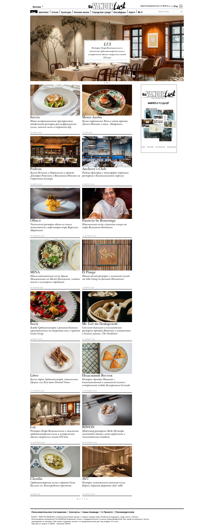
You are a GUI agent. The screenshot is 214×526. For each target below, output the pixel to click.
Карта (132, 12)
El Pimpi (88, 272)
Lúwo (34, 376)
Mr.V (140, 12)
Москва (37, 7)
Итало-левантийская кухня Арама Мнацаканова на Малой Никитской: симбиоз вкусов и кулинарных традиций (55, 279)
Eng (176, 6)
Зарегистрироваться (149, 6)
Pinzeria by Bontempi (98, 221)
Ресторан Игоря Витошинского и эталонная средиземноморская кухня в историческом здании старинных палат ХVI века (54, 434)
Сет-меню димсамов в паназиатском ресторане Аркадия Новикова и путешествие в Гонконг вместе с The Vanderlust (106, 330)
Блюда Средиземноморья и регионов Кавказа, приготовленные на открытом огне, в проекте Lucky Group (55, 330)
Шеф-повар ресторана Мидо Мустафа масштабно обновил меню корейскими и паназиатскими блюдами (103, 434)
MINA (35, 272)
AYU (85, 479)
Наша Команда (90, 512)
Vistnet (67, 524)
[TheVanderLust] (107, 5)
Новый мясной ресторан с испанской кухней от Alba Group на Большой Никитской (106, 278)
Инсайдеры (119, 12)
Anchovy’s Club (94, 169)
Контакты (74, 512)
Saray (34, 324)
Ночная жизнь (81, 12)
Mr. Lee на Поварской (99, 324)
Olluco (35, 221)
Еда (33, 12)
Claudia (36, 479)
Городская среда (101, 12)
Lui (107, 44)
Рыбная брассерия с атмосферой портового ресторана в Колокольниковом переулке (105, 174)
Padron (36, 169)
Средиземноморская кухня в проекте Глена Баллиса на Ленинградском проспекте (52, 484)
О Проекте (107, 512)
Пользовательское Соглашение (49, 512)
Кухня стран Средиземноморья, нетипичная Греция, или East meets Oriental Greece (54, 381)
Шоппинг (44, 12)
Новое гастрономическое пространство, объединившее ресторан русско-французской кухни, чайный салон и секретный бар (53, 124)
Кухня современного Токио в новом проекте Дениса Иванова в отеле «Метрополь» (104, 123)
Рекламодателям (124, 512)
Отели (55, 12)
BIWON (88, 427)
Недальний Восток (97, 376)
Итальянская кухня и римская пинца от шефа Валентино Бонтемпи (104, 226)
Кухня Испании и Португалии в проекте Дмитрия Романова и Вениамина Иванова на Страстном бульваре (55, 175)
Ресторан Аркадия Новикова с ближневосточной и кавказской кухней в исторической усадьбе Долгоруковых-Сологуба (106, 382)
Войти (165, 6)
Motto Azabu (92, 117)
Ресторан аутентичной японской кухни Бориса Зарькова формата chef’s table (103, 484)
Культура (66, 12)
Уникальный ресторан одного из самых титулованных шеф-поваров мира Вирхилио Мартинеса (54, 227)
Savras (35, 117)
